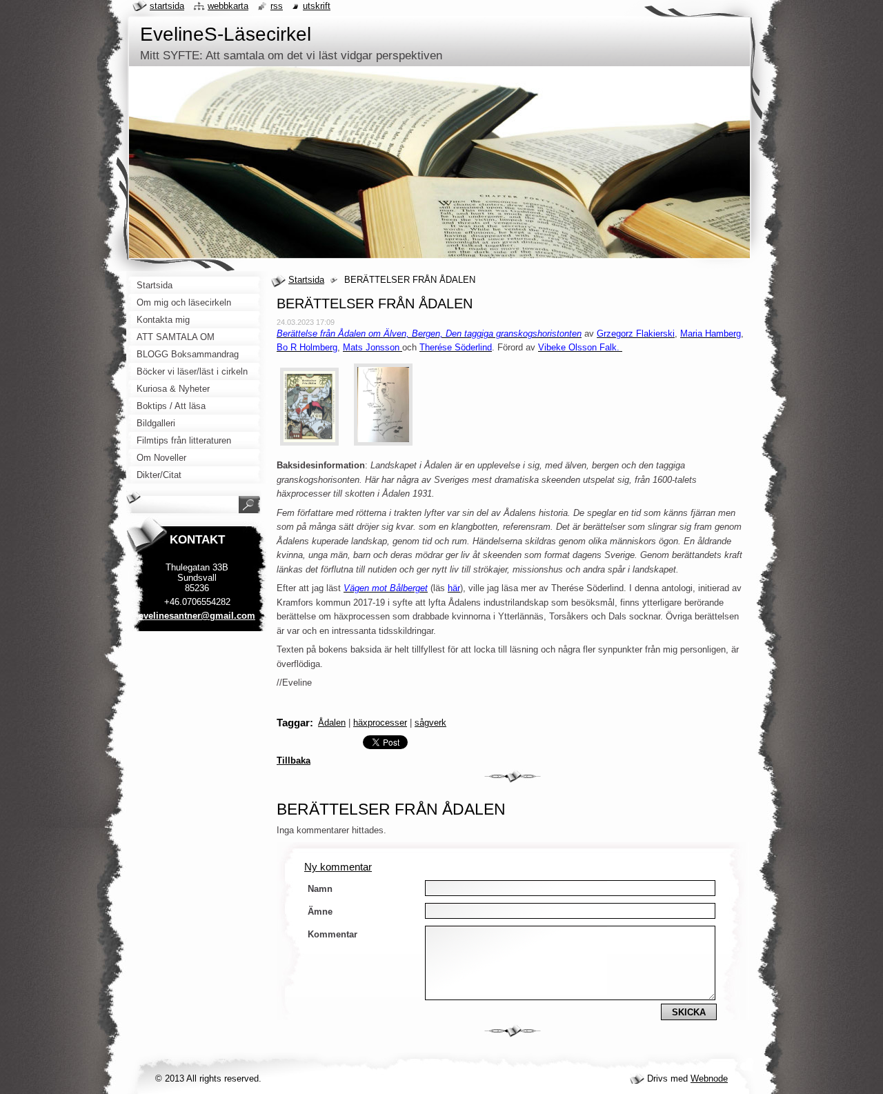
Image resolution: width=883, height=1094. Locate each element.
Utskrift (316, 6)
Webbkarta (228, 6)
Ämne (320, 911)
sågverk (430, 722)
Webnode (709, 1078)
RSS (276, 6)
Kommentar (332, 934)
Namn (320, 889)
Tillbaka (293, 760)
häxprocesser (380, 722)
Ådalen (332, 722)
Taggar (293, 722)
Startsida (306, 280)
